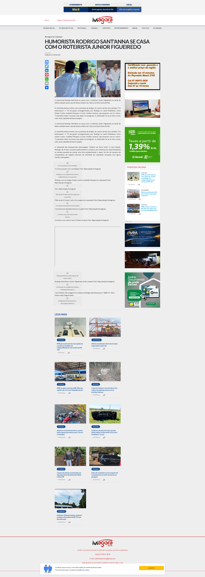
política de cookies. (84, 570)
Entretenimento (121, 28)
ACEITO (151, 568)
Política (145, 28)
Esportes (106, 28)
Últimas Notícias (66, 28)
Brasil (135, 28)
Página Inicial (49, 28)
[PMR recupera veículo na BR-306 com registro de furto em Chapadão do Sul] (70, 371)
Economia (157, 28)
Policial (61, 340)
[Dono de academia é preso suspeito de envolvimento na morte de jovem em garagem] (105, 456)
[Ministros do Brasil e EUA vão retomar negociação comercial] (105, 327)
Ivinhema (61, 511)
